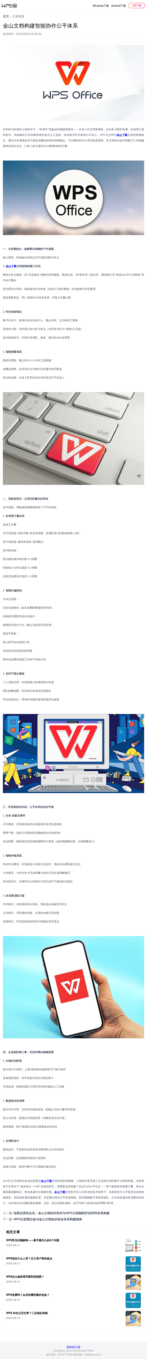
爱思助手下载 (73, 1346)
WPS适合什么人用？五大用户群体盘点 (29, 1258)
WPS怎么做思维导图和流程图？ (25, 1276)
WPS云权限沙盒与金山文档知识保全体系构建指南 (48, 1219)
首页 (6, 16)
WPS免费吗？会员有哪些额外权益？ (28, 1295)
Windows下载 (101, 5)
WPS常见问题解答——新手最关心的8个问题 (32, 1240)
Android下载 (118, 5)
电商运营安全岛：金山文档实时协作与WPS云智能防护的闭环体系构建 (61, 1213)
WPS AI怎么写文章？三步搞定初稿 (27, 1313)
